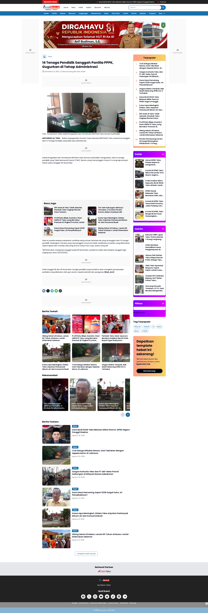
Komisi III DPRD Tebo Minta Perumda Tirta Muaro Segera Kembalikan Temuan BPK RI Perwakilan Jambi (154, 172)
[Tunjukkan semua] (163, 154)
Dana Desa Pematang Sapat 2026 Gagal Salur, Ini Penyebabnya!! (69, 229)
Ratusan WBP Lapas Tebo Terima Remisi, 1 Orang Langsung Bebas (154, 237)
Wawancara (96, 13)
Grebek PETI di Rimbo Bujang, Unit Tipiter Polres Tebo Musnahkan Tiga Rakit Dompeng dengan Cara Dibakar (154, 278)
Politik (81, 7)
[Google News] (107, 596)
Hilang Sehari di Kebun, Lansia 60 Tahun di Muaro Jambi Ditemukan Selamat (113, 230)
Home (66, 7)
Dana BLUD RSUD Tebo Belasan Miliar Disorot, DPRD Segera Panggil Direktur (105, 2)
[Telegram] (52, 290)
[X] (48, 290)
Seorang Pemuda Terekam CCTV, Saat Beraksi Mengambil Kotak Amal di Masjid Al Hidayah (154, 288)
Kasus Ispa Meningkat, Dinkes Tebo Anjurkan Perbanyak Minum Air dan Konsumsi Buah (112, 220)
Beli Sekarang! (149, 371)
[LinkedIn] (119, 596)
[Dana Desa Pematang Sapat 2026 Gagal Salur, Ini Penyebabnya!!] (48, 231)
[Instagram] (95, 596)
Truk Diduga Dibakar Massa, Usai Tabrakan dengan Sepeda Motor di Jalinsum (85, 367)
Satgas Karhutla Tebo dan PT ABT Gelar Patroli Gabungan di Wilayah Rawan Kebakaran (95, 472)
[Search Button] (163, 7)
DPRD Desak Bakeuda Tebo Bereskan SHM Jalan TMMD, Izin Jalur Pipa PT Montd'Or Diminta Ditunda (154, 193)
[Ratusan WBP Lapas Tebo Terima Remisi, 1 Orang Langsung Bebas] (139, 238)
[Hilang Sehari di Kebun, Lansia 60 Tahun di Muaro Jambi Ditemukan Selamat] (92, 231)
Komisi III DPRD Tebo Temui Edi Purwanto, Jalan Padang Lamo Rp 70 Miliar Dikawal (154, 203)
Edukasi (143, 13)
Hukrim (88, 7)
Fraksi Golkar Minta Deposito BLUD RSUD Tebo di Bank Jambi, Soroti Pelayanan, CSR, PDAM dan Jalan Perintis (154, 183)
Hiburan (107, 7)
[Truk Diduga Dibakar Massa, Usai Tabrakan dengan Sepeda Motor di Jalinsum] (86, 352)
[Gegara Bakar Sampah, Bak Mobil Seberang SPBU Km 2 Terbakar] (116, 352)
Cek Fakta (116, 13)
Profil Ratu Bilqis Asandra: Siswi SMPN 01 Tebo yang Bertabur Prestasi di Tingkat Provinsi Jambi (69, 220)
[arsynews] (51, 7)
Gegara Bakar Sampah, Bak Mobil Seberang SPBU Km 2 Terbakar (114, 367)
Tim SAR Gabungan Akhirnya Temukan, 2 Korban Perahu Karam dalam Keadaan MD (110, 210)
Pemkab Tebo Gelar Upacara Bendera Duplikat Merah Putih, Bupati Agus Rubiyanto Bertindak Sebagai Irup (115, 338)
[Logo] (104, 580)
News (73, 7)
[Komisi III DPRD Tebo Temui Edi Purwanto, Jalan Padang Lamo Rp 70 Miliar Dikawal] (139, 204)
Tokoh (125, 13)
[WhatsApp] (56, 290)
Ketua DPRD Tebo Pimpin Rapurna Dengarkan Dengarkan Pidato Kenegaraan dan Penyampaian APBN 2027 (154, 162)
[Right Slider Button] (163, 13)
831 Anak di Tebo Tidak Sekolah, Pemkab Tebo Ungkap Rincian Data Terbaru (68, 210)
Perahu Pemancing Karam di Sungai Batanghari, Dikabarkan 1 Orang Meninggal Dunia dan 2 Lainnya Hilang (150, 141)
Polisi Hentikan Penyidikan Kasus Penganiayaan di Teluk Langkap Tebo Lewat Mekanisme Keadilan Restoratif (154, 247)
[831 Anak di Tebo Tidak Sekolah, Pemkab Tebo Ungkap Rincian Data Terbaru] (48, 211)
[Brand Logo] (104, 571)
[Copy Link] (60, 290)
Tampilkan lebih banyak (86, 554)
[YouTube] (101, 596)
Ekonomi (98, 7)
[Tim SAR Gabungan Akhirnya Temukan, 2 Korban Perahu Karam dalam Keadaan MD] (92, 211)
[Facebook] (44, 290)
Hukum (62, 13)
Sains (106, 13)
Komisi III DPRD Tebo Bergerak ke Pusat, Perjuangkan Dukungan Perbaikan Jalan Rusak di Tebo (154, 213)
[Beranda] (44, 56)
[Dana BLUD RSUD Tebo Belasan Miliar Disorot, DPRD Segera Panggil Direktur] (56, 434)
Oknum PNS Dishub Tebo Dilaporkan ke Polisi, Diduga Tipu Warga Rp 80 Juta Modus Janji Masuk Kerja (154, 257)
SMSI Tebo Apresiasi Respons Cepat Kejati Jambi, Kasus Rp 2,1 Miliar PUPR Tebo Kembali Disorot (154, 268)
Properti (152, 13)
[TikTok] (113, 596)
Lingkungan (83, 13)
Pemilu (133, 13)
